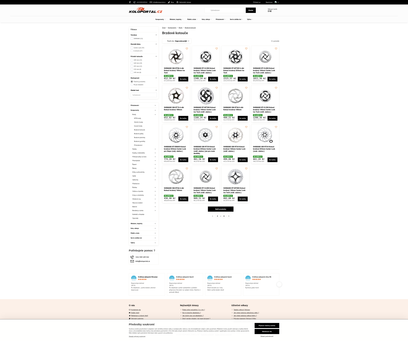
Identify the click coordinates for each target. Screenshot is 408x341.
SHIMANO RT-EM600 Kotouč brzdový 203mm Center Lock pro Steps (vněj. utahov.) (175, 149)
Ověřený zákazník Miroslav (148, 277)
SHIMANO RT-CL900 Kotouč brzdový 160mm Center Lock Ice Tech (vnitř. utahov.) (205, 70)
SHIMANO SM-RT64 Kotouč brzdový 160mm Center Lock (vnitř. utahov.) (234, 149)
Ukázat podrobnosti (266, 336)
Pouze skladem (138, 85)
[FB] (130, 2)
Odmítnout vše (267, 331)
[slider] (142, 279)
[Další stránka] (229, 216)
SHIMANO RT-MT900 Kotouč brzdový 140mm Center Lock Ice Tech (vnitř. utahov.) (205, 109)
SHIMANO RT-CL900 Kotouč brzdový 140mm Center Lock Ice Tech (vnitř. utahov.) (264, 109)
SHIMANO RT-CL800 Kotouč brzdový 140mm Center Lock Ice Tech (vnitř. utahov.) (205, 190)
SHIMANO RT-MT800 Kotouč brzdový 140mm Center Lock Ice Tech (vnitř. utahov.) (234, 190)
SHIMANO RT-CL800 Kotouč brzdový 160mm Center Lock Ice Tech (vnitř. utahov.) (264, 70)
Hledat (250, 10)
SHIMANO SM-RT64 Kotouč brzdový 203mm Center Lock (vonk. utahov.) (264, 149)
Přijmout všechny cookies (267, 325)
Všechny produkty (139, 82)
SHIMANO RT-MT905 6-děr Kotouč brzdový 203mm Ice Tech (233, 70)
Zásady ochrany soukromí (137, 336)
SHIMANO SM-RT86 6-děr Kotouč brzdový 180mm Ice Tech (174, 70)
